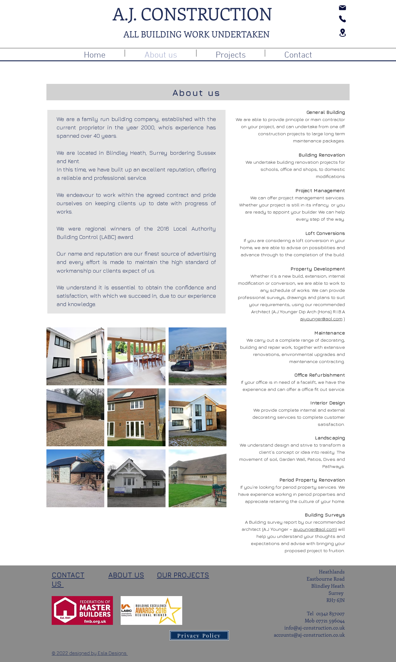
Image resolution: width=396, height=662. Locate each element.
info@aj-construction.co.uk (314, 627)
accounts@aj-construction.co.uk (309, 634)
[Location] (342, 32)
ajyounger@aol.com (321, 318)
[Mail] (342, 8)
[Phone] (342, 19)
